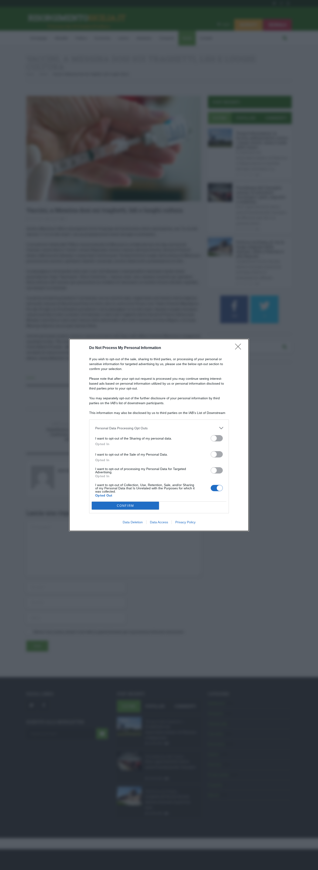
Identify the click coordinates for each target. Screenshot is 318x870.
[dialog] (159, 435)
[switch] (217, 438)
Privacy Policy (185, 522)
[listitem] (159, 428)
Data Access (159, 522)
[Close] (239, 348)
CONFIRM (125, 505)
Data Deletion (133, 522)
